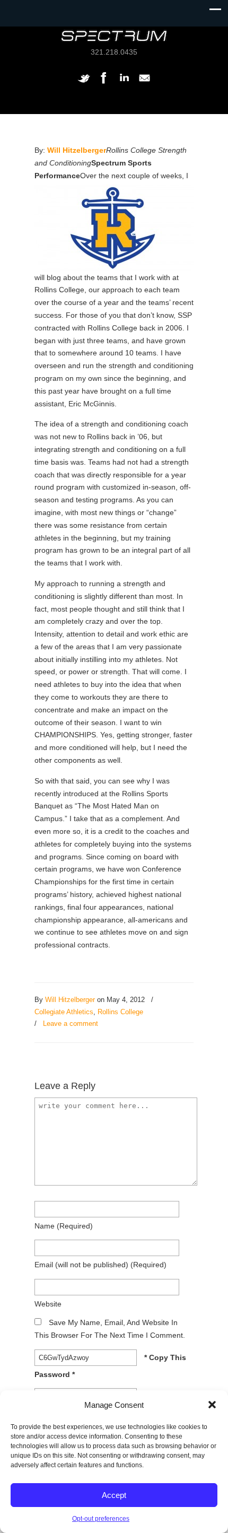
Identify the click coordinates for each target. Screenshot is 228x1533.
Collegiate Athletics (63, 1012)
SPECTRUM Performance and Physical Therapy (114, 36)
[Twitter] (83, 83)
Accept (114, 1495)
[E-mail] (144, 83)
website (48, 1304)
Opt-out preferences (100, 1518)
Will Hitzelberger (76, 150)
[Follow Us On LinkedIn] (124, 83)
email (100, 1264)
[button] (212, 1404)
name (63, 1226)
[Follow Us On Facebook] (103, 83)
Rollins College (120, 1012)
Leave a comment (70, 1023)
